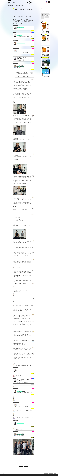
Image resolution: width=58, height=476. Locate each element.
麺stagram (45, 34)
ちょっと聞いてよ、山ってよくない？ (46, 57)
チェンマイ (48, 14)
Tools (55, 473)
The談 (9, 5)
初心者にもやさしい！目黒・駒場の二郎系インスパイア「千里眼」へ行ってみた (45, 32)
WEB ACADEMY (51, 473)
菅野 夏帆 (47, 15)
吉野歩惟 (42, 14)
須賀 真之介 (33, 8)
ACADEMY (46, 473)
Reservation (32, 38)
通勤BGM (42, 18)
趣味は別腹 (46, 67)
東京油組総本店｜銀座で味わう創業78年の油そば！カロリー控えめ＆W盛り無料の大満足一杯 (45, 44)
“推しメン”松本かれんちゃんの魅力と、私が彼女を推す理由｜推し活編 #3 (45, 77)
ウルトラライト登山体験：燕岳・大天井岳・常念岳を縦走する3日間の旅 (45, 65)
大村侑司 (45, 14)
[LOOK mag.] (29, 2)
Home (8, 5)
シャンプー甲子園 (43, 15)
